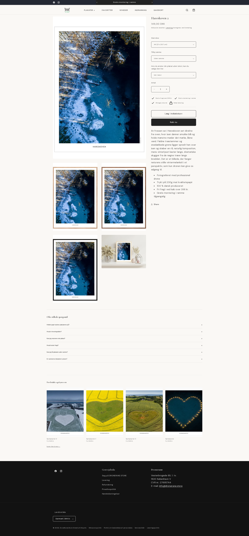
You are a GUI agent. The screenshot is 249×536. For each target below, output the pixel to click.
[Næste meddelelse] (152, 2)
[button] (187, 10)
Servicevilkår (140, 528)
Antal (153, 83)
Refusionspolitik (95, 528)
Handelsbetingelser (111, 494)
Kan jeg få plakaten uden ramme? (124, 352)
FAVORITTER (107, 10)
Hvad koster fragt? (124, 345)
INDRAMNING (141, 10)
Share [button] (156, 204)
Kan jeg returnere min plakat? (124, 339)
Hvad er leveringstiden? (124, 332)
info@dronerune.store (170, 486)
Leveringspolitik (153, 528)
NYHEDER (124, 10)
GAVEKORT (158, 10)
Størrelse (155, 38)
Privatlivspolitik (109, 489)
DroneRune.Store (66, 528)
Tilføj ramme (156, 52)
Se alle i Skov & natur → (53, 446)
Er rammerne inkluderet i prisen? (124, 359)
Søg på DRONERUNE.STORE (114, 475)
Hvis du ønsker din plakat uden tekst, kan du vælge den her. (170, 67)
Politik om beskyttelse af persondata (118, 528)
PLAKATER (89, 10)
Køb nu (173, 122)
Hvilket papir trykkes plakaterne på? (124, 325)
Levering (169, 28)
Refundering (107, 485)
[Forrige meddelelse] (97, 2)
